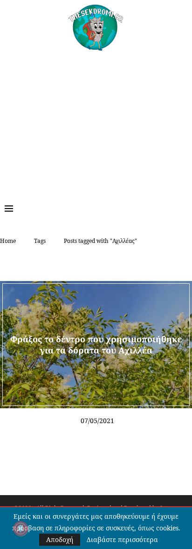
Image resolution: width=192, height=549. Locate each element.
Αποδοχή (59, 539)
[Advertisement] (96, 120)
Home (8, 241)
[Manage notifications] (20, 528)
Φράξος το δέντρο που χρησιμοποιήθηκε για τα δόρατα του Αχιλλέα (96, 344)
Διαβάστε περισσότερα (122, 539)
